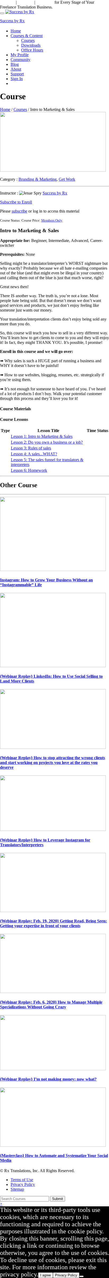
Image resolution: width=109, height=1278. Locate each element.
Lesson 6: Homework (29, 470)
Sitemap (17, 1189)
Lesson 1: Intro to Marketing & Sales (41, 436)
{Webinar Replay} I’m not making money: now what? (48, 1079)
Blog (15, 64)
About (16, 69)
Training (25, 2)
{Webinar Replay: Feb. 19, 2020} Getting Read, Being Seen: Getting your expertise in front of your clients (53, 923)
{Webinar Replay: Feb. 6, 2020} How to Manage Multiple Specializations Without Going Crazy (51, 1004)
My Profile (20, 55)
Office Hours (32, 50)
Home (16, 31)
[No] (81, 1276)
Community (20, 59)
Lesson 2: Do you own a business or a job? (47, 442)
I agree (45, 1275)
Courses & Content (27, 35)
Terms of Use (22, 1179)
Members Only (51, 220)
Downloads (30, 45)
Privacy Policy (23, 1184)
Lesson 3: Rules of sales (31, 448)
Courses (28, 40)
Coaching (44, 2)
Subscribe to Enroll (16, 202)
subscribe (19, 211)
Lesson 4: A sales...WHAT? (34, 454)
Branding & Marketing (38, 179)
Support (7, 2)
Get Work (67, 179)
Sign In (17, 78)
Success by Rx (12, 21)
